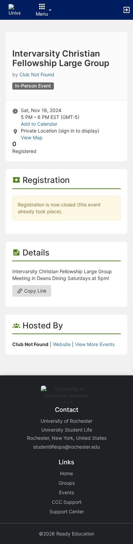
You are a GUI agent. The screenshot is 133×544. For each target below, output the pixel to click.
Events (66, 492)
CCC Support (67, 502)
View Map (32, 137)
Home (66, 473)
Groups (67, 483)
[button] (14, 9)
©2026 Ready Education (66, 534)
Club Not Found (36, 74)
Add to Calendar (39, 124)
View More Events (95, 344)
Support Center (66, 511)
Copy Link (35, 291)
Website (62, 344)
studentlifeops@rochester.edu (66, 447)
